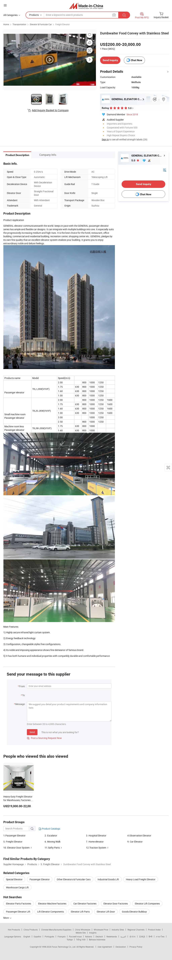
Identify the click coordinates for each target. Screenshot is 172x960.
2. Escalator (51, 835)
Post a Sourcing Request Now (44, 738)
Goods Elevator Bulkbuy (134, 911)
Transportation (19, 24)
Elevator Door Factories (115, 903)
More (6, 917)
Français (62, 936)
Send (32, 732)
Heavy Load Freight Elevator (140, 879)
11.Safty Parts (52, 847)
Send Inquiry (110, 60)
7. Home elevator (95, 841)
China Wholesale (82, 929)
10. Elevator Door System (16, 847)
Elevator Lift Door (106, 911)
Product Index (154, 929)
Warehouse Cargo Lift (17, 887)
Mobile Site (81, 932)
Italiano (88, 936)
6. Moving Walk (52, 841)
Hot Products (14, 929)
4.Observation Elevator (139, 835)
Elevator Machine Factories (52, 903)
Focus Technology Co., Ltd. (64, 946)
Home (6, 24)
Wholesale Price (101, 929)
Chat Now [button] (136, 60)
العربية (123, 936)
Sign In (105, 139)
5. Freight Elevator (12, 841)
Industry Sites (118, 929)
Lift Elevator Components (50, 911)
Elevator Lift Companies (147, 903)
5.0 (133, 160)
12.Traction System (96, 847)
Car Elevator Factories (84, 903)
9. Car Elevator (135, 841)
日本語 (142, 936)
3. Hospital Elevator (96, 835)
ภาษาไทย (160, 936)
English (27, 936)
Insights (92, 932)
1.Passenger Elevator (14, 835)
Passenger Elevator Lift (18, 911)
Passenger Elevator (40, 879)
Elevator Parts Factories (18, 903)
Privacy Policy (136, 946)
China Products (31, 929)
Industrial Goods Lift (108, 879)
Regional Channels (135, 929)
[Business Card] (164, 170)
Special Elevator (14, 879)
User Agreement (105, 946)
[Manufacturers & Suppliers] (86, 6)
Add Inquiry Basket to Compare (50, 110)
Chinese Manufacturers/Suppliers (56, 929)
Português (49, 936)
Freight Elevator (62, 24)
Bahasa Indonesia (97, 939)
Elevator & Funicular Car (41, 24)
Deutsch (99, 936)
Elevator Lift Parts (80, 911)
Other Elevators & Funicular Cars (74, 879)
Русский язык (75, 936)
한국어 (133, 936)
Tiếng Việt (80, 939)
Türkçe (70, 939)
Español (37, 936)
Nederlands (111, 936)
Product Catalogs (50, 828)
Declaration (121, 946)
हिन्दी (150, 936)
